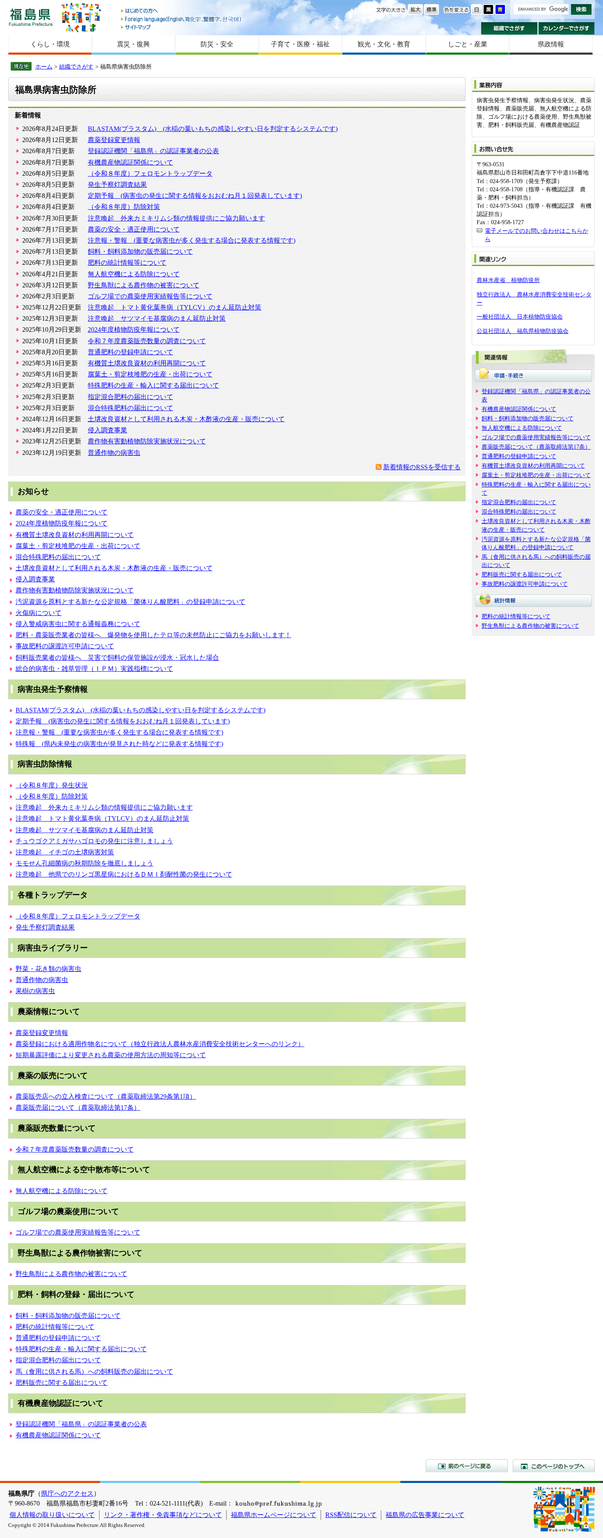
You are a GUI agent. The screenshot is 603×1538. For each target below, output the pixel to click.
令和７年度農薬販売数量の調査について (147, 340)
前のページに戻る (467, 1465)
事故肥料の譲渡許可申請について (65, 646)
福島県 (30, 17)
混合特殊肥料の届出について (130, 407)
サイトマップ (181, 27)
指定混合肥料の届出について (130, 396)
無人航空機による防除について (134, 274)
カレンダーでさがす (567, 28)
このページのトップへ (554, 1465)
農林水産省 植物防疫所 (508, 280)
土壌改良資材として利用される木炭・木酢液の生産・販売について (186, 418)
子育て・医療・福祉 (300, 44)
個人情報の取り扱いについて (52, 1514)
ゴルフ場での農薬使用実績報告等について (150, 296)
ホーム (44, 66)
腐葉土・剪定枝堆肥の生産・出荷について (150, 374)
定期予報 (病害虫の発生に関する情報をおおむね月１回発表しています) (195, 195)
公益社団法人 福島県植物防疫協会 (523, 331)
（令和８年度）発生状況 (52, 785)
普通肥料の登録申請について (130, 352)
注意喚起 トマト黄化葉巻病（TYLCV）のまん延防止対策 (174, 307)
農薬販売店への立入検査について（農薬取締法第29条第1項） (106, 1096)
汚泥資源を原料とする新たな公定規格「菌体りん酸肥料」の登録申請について (130, 601)
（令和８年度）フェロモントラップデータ (150, 173)
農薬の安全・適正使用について (134, 229)
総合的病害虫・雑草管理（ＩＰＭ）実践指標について (94, 668)
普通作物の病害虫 (114, 452)
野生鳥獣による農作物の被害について (143, 285)
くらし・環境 (50, 44)
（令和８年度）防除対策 (124, 206)
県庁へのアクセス (67, 1493)
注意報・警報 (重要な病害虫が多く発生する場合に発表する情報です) (191, 240)
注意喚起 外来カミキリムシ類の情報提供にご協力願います (176, 218)
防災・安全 (217, 44)
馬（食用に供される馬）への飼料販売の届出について (94, 1371)
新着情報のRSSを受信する (422, 467)
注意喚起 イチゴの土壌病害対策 (65, 852)
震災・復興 (133, 44)
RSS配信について (351, 1514)
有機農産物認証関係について (130, 162)
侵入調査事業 (107, 430)
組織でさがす (509, 28)
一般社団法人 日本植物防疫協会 (520, 316)
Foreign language (181, 19)
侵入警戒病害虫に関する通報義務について (78, 623)
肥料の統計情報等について (127, 262)
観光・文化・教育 (384, 44)
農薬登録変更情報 (114, 139)
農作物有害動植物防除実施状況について (147, 441)
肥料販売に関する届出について (61, 1382)
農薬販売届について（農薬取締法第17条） (78, 1107)
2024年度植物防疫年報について (134, 329)
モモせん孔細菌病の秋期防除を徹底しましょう (84, 863)
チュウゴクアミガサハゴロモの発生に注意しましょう (94, 841)
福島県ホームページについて (273, 1514)
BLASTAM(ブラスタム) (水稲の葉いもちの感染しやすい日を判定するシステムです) (213, 128)
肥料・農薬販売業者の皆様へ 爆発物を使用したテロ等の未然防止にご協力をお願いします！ (153, 634)
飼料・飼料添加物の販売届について (140, 251)
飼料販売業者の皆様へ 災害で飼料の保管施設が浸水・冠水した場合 (117, 657)
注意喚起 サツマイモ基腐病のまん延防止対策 (157, 318)
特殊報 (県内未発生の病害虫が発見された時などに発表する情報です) (119, 743)
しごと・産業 (467, 44)
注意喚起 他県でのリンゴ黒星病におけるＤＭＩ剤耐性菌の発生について (124, 874)
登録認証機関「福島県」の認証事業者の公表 (153, 150)
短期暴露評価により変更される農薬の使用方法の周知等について (111, 1054)
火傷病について (39, 612)
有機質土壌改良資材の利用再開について (147, 363)
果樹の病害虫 (35, 990)
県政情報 (551, 44)
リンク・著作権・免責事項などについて (163, 1514)
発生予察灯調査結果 (117, 184)
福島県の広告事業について (425, 1514)
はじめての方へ (181, 11)
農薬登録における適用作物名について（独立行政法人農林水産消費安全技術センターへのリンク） (160, 1043)
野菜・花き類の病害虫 (48, 968)
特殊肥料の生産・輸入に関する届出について (153, 385)
